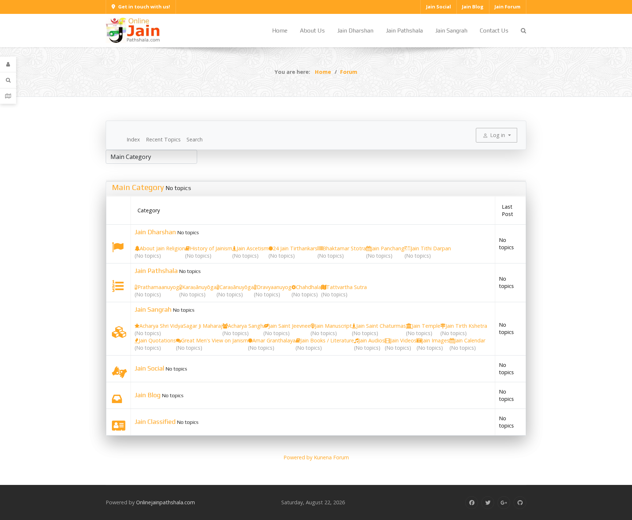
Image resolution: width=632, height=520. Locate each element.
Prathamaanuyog (158, 287)
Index (133, 139)
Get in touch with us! (144, 6)
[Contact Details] (8, 96)
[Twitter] (487, 502)
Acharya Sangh (245, 325)
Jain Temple (426, 325)
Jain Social (149, 368)
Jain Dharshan (155, 232)
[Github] (520, 502)
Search (195, 139)
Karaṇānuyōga (199, 287)
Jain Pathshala (156, 270)
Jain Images (435, 340)
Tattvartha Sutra (346, 287)
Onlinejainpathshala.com (165, 502)
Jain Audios (371, 340)
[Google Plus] (503, 502)
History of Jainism (211, 248)
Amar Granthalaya (274, 340)
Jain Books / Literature (327, 340)
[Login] (8, 64)
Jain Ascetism (252, 248)
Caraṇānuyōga (236, 287)
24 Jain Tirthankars (295, 248)
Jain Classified (155, 421)
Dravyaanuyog (274, 287)
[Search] (8, 80)
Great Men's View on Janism (214, 340)
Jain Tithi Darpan (431, 248)
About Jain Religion (162, 248)
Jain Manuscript (333, 325)
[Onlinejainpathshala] (133, 29)
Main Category (138, 187)
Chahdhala (308, 287)
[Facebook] (471, 502)
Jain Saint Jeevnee (289, 325)
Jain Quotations (157, 340)
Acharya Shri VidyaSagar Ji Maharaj (180, 325)
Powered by (297, 457)
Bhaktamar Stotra (344, 248)
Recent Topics (163, 139)
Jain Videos (403, 340)
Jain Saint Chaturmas (381, 325)
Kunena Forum (331, 457)
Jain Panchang (388, 248)
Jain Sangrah (153, 309)
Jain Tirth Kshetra (466, 325)
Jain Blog (148, 395)
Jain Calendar (469, 340)
